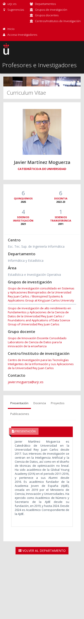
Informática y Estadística (25, 260)
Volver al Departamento (44, 550)
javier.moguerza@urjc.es (25, 382)
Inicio (11, 29)
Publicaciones (19, 414)
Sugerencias (15, 10)
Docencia (39, 403)
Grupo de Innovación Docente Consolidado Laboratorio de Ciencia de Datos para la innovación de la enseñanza (37, 342)
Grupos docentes (46, 15)
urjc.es (11, 4)
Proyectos (58, 403)
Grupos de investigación (51, 10)
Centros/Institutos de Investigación (58, 21)
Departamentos (45, 4)
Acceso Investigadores (22, 35)
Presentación (19, 403)
